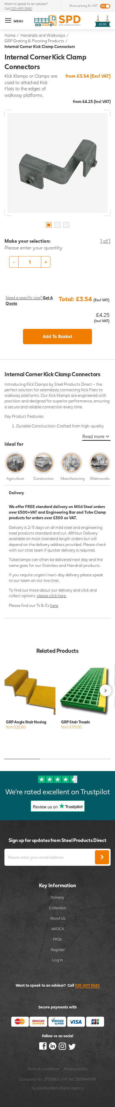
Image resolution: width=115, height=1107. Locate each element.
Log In (57, 960)
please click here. (52, 595)
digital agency (71, 1088)
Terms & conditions (43, 1068)
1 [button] (49, 225)
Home (9, 35)
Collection (57, 907)
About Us (57, 918)
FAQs (57, 939)
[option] (57, 163)
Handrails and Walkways (42, 35)
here (54, 605)
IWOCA (57, 928)
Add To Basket (57, 336)
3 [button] (66, 225)
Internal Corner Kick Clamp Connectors (39, 46)
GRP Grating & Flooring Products (34, 40)
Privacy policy (76, 1068)
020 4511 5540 (21, 8)
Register (58, 949)
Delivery (57, 897)
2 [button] (57, 225)
